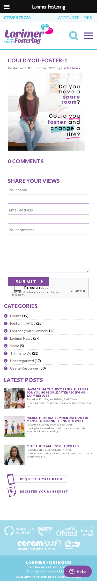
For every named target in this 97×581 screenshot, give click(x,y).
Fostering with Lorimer (28, 331)
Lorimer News (21, 338)
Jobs (87, 17)
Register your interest (44, 491)
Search (75, 37)
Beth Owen (70, 68)
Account (68, 17)
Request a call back (41, 479)
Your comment (21, 230)
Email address (21, 210)
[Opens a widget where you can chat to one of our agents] (77, 572)
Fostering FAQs (22, 323)
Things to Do (20, 353)
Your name (18, 190)
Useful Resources (24, 368)
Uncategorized (22, 360)
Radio (14, 345)
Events (15, 316)
